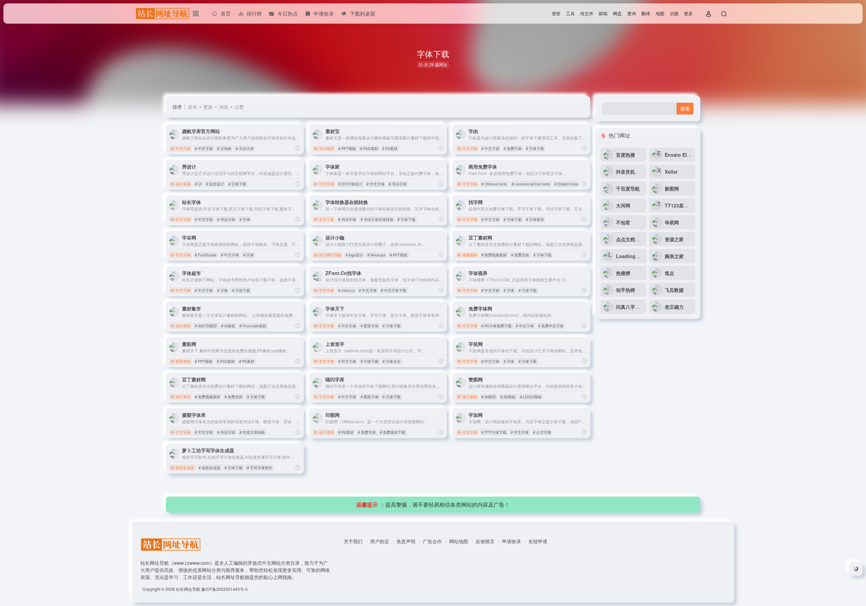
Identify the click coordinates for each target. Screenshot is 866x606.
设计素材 (326, 148)
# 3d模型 (488, 396)
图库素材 (183, 361)
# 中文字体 (204, 148)
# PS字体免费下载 (496, 325)
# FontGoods (205, 254)
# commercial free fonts (530, 183)
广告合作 (432, 541)
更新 (208, 106)
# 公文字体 (542, 432)
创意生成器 (185, 467)
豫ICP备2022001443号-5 (224, 589)
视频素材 (469, 254)
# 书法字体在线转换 (377, 219)
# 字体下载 (535, 148)
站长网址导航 (188, 589)
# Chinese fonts (494, 183)
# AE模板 (508, 396)
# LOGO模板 (531, 396)
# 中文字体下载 (393, 290)
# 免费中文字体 (551, 325)
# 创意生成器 (209, 467)
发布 (192, 106)
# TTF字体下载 (493, 432)
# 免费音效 (520, 254)
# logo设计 (354, 254)
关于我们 (353, 541)
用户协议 (379, 541)
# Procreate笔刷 (253, 325)
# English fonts (566, 183)
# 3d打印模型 (206, 325)
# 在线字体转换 (252, 432)
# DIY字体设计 (350, 183)
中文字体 (183, 148)
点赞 (239, 106)
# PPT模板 (347, 148)
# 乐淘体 (224, 148)
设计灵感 (183, 183)
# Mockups (376, 254)
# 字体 (245, 219)
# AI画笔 (228, 325)
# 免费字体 (513, 148)
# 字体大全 (392, 361)
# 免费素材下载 (392, 432)
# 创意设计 (215, 183)
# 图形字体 (370, 325)
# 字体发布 (535, 219)
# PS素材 (389, 148)
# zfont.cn (346, 290)
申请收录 (511, 541)
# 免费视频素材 (494, 254)
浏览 (223, 106)
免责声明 (405, 541)
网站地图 (458, 541)
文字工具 (326, 219)
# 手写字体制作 (259, 467)
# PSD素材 (369, 148)
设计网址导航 (330, 254)
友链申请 (537, 541)
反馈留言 (485, 541)
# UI (198, 183)
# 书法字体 (245, 148)
